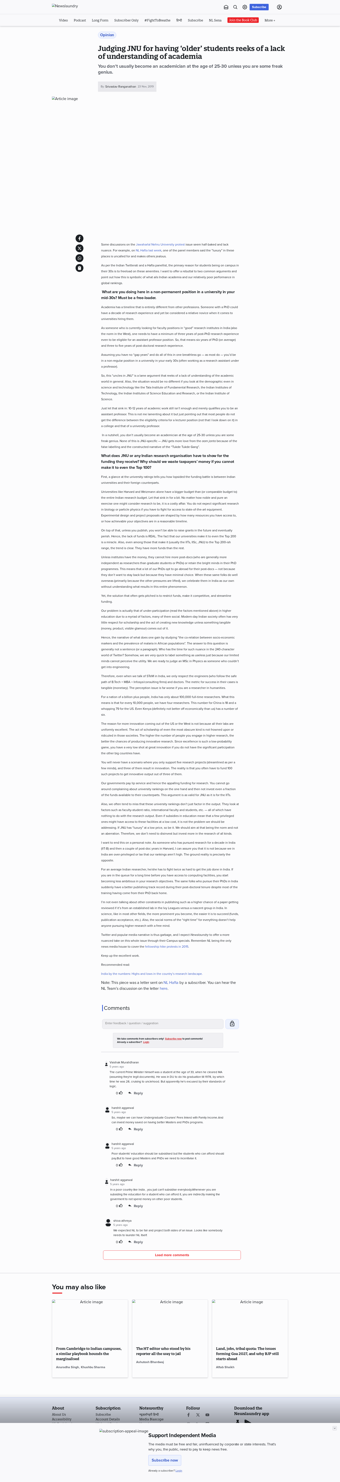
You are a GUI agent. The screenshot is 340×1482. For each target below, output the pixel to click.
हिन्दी (179, 20)
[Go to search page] (235, 7)
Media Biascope (151, 1419)
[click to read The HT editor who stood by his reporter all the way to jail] (170, 1321)
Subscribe (259, 7)
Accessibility (61, 1419)
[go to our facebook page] (188, 1415)
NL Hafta (171, 982)
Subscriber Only (126, 20)
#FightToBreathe (157, 20)
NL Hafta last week (148, 250)
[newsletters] (226, 7)
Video (63, 20)
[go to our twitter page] (198, 1415)
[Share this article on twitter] (79, 248)
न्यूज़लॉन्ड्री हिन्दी (149, 1414)
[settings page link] (244, 7)
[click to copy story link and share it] (79, 268)
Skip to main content (71, 31)
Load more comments (172, 1255)
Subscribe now (165, 1460)
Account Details (108, 1419)
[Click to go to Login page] (279, 7)
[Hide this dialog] (335, 1428)
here (164, 988)
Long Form (100, 20)
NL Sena (215, 20)
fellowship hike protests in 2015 (166, 947)
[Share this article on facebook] (79, 238)
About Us (59, 1414)
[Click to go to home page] (73, 6)
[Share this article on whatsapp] (79, 258)
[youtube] (207, 1415)
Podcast (80, 20)
